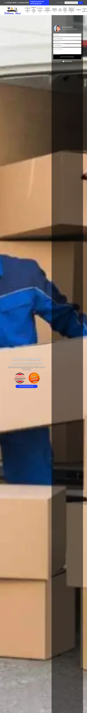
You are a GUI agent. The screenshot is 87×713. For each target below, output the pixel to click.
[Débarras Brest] (13, 10)
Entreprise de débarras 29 (27, 10)
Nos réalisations (27, 386)
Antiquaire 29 (78, 10)
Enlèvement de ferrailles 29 (40, 10)
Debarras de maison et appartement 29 (71, 10)
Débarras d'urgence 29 (54, 10)
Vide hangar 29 (60, 10)
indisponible (10, 3)
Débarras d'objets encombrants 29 (47, 10)
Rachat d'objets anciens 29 (65, 10)
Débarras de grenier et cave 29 (33, 10)
